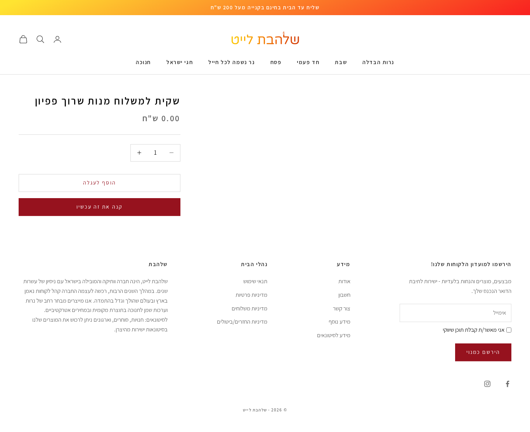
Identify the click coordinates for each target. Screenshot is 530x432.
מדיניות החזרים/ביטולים (242, 321)
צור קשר (341, 308)
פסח (276, 62)
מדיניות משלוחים (249, 308)
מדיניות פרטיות (251, 294)
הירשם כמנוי (483, 351)
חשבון (344, 294)
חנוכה (143, 62)
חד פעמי (308, 62)
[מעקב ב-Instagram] (487, 384)
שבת (341, 62)
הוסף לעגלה (99, 182)
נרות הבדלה (378, 62)
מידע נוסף (339, 321)
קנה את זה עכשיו (99, 206)
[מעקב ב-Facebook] (507, 384)
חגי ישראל (179, 62)
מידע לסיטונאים (333, 335)
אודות (344, 281)
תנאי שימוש (255, 281)
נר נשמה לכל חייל (231, 62)
